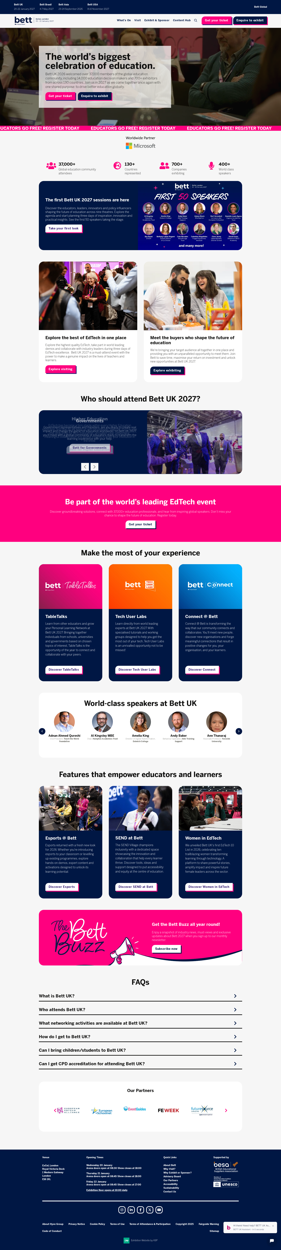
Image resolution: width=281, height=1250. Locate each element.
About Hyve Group (52, 1224)
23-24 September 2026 (71, 9)
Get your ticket (216, 20)
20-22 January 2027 (24, 9)
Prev (42, 731)
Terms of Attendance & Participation (150, 1224)
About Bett (169, 1165)
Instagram (122, 1210)
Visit (137, 20)
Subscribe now (166, 949)
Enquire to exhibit (250, 20)
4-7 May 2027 (47, 9)
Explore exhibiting (167, 370)
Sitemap (214, 1231)
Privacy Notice (76, 1224)
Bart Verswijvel (102, 736)
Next (94, 467)
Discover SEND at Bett (136, 887)
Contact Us (169, 1191)
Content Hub (182, 20)
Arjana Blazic (64, 736)
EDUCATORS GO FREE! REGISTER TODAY (44, 128)
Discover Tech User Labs (137, 669)
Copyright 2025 (185, 1224)
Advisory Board (172, 1176)
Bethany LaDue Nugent (178, 736)
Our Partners (170, 1180)
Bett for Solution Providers (90, 449)
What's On (124, 20)
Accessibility (170, 1184)
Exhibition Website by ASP (144, 1240)
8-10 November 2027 (98, 9)
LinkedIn (131, 1210)
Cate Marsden (217, 736)
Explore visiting (61, 369)
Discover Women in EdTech (208, 887)
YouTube (159, 1210)
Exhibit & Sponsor (157, 20)
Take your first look (64, 228)
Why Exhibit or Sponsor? (177, 1172)
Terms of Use (117, 1224)
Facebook (140, 1210)
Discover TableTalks (64, 669)
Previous (85, 467)
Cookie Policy (97, 1224)
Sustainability (171, 1188)
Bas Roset (140, 736)
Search (196, 20)
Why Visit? (169, 1169)
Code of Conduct (52, 1231)
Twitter (150, 1210)
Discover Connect (202, 669)
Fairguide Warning (209, 1224)
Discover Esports (62, 887)
